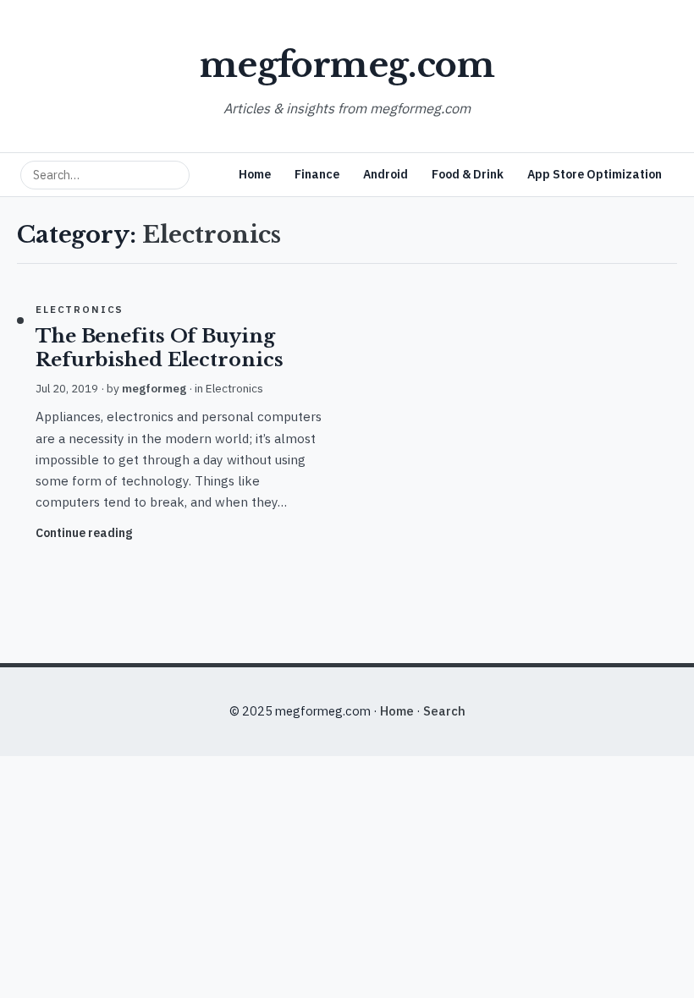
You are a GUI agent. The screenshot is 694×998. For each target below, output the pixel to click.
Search (444, 711)
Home (255, 174)
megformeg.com (347, 65)
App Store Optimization (594, 174)
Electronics (80, 309)
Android (385, 174)
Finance (317, 174)
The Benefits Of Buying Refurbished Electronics (159, 348)
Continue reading (84, 532)
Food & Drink (468, 174)
